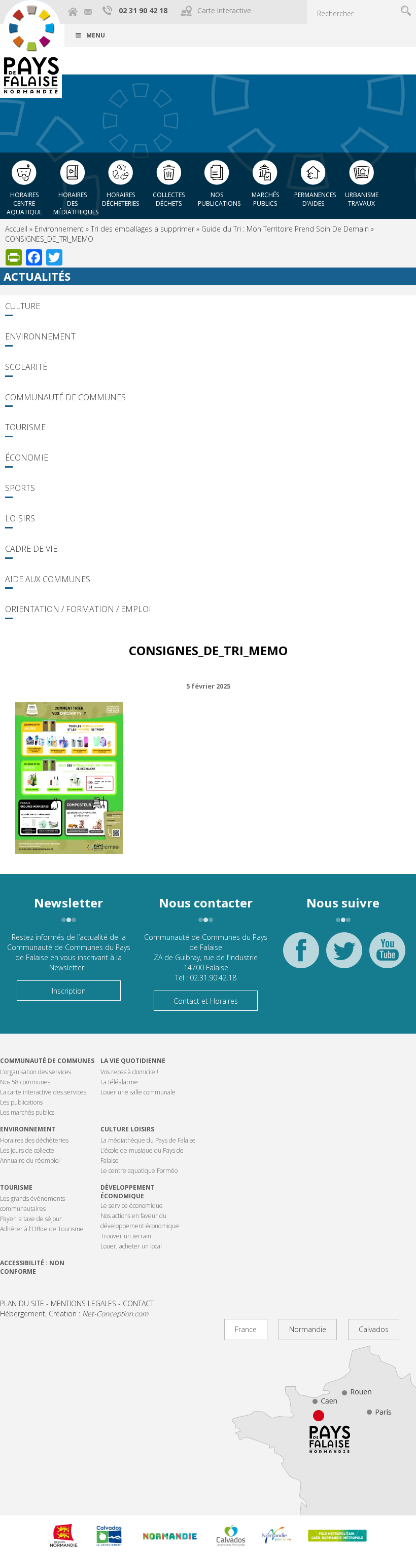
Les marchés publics (27, 1112)
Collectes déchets (169, 199)
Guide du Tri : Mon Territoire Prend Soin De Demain (285, 229)
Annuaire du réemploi (30, 1160)
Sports (20, 488)
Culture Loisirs (127, 1129)
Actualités (37, 276)
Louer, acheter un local (131, 1246)
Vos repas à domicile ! (129, 1072)
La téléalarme (119, 1082)
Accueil (16, 229)
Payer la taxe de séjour (31, 1219)
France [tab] (246, 1329)
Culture (22, 306)
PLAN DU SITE (22, 1303)
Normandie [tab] (307, 1329)
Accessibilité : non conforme (32, 1267)
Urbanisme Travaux (361, 199)
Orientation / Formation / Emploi (78, 609)
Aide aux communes (47, 579)
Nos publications (219, 199)
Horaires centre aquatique (24, 201)
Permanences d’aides (315, 199)
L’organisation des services (35, 1072)
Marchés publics (265, 199)
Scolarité (26, 366)
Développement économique (127, 1191)
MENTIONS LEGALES (83, 1303)
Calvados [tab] (374, 1329)
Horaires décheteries (120, 199)
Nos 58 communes (25, 1082)
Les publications (21, 1102)
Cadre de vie (31, 548)
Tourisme (25, 427)
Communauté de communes (47, 1060)
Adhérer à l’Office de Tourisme (42, 1229)
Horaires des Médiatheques (74, 201)
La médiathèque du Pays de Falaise (148, 1140)
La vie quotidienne (132, 1060)
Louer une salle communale (138, 1092)
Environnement (59, 229)
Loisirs (20, 518)
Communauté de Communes (65, 397)
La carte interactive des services (43, 1092)
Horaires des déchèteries (34, 1140)
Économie (26, 457)
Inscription (69, 991)
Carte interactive (224, 10)
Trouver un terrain (125, 1236)
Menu (95, 35)
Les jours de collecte (27, 1150)
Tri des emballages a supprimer (142, 229)
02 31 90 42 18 (143, 10)
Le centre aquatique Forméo (139, 1170)
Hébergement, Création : (74, 1313)
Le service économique (131, 1205)
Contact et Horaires (206, 1001)
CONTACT (138, 1303)
